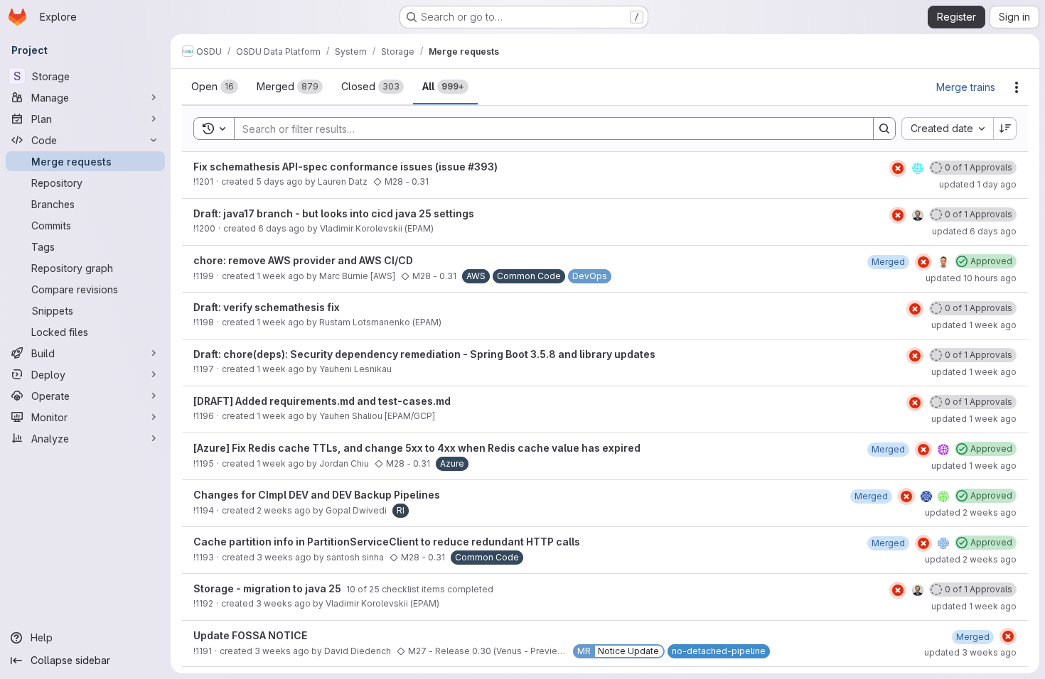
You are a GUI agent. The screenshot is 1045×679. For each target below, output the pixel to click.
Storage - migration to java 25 (268, 588)
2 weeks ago (284, 510)
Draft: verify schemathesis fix (266, 307)
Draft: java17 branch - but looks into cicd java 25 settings (333, 213)
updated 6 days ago (974, 231)
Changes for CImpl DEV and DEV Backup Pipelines (316, 495)
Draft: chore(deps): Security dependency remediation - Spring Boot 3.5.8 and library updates (424, 354)
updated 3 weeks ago (970, 652)
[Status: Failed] (897, 168)
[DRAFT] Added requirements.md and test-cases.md (322, 401)
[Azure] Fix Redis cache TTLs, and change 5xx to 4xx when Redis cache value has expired (417, 448)
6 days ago (281, 228)
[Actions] (1016, 87)
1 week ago (280, 276)
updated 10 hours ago (971, 278)
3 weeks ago (284, 557)
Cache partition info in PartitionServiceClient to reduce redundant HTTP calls (386, 542)
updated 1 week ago (974, 325)
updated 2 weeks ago (971, 512)
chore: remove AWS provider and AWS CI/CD (303, 260)
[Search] (884, 128)
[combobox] (947, 128)
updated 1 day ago (978, 184)
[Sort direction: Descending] (1005, 128)
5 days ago (279, 181)
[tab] (214, 86)
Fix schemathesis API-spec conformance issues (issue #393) (345, 167)
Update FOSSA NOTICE (250, 635)
